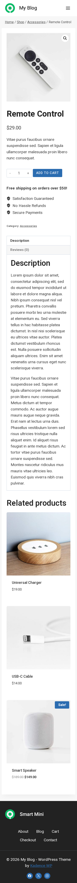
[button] (65, 38)
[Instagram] (47, 876)
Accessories (28, 226)
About (23, 831)
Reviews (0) (19, 250)
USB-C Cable (22, 676)
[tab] (38, 240)
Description (19, 241)
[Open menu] (68, 8)
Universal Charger (27, 582)
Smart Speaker (24, 770)
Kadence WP (41, 865)
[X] (38, 876)
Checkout (28, 840)
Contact (50, 840)
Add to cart (47, 173)
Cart (55, 831)
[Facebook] (30, 876)
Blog (40, 831)
